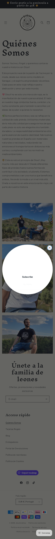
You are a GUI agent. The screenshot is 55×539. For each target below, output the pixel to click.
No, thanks (27, 284)
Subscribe (27, 277)
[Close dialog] (49, 247)
